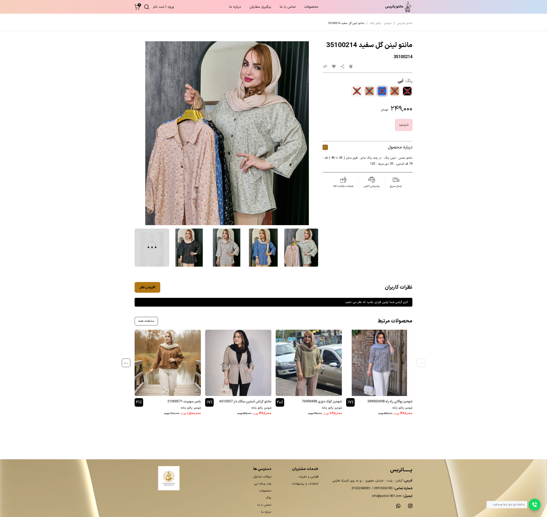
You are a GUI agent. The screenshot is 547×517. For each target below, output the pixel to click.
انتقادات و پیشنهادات (305, 484)
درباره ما (235, 6)
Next (126, 363)
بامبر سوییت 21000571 (184, 401)
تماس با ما (288, 6)
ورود (171, 6)
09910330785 (383, 488)
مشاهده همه (146, 321)
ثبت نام (158, 6)
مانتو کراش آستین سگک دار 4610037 (245, 401)
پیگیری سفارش (260, 6)
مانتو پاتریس (404, 23)
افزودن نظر (147, 287)
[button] (137, 7)
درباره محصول (400, 147)
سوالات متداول (262, 476)
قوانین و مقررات (308, 476)
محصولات (311, 6)
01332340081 (361, 488)
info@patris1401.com (387, 496)
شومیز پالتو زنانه (402, 408)
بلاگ (268, 498)
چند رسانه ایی (262, 484)
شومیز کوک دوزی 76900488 (322, 401)
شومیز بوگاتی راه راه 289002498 (389, 401)
